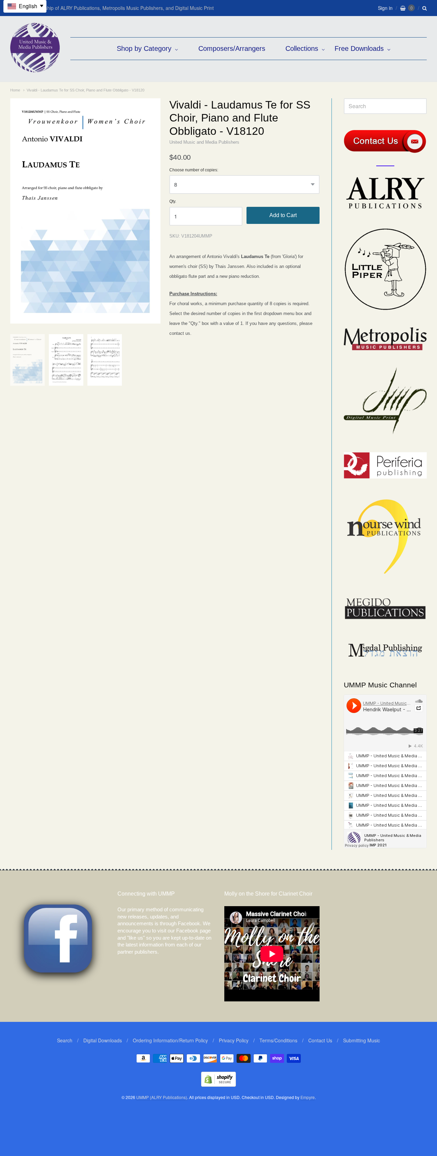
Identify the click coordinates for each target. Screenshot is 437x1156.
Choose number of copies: (193, 170)
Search (64, 1040)
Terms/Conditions (278, 1040)
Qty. (172, 201)
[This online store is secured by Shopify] (218, 1084)
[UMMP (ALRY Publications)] (35, 68)
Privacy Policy (234, 1040)
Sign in (385, 7)
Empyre (307, 1097)
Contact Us (320, 1040)
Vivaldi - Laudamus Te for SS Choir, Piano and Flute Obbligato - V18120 (85, 90)
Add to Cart (283, 215)
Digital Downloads (102, 1040)
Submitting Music (361, 1040)
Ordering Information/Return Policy (170, 1040)
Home (15, 90)
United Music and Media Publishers (204, 142)
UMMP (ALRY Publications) (161, 1097)
